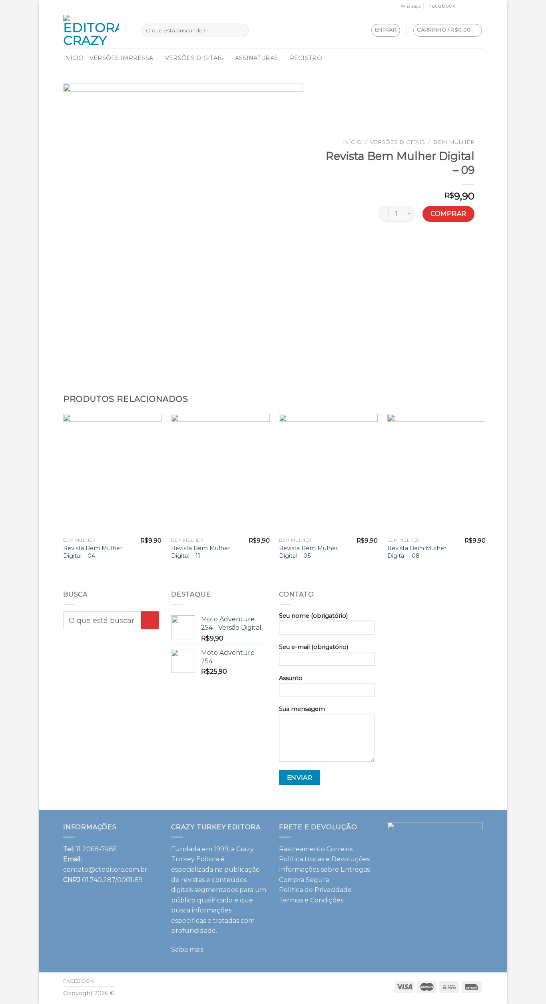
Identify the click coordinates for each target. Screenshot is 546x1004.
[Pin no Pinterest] (424, 243)
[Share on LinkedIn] (453, 243)
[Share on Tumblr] (467, 243)
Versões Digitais (194, 58)
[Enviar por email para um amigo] (410, 243)
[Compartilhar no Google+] (439, 243)
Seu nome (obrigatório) (313, 615)
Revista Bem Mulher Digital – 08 (416, 552)
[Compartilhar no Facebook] (381, 243)
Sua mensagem (302, 709)
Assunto (291, 678)
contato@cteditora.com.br (105, 869)
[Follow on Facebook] (463, 6)
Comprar (448, 214)
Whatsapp (411, 6)
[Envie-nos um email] (471, 6)
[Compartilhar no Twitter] (395, 243)
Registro (306, 58)
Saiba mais (187, 949)
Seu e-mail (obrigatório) (313, 647)
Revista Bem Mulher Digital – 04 (92, 552)
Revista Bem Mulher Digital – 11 (200, 552)
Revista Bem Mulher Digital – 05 (308, 552)
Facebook (441, 6)
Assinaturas (256, 58)
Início (73, 58)
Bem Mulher (453, 142)
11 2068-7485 (96, 849)
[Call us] (478, 6)
